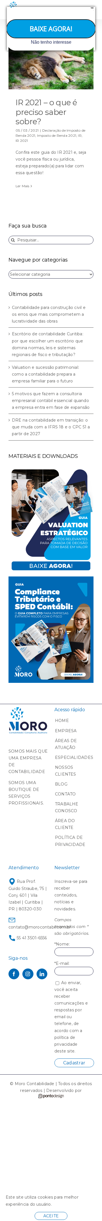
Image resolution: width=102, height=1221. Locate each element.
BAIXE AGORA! (51, 28)
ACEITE (51, 1215)
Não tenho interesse (51, 42)
